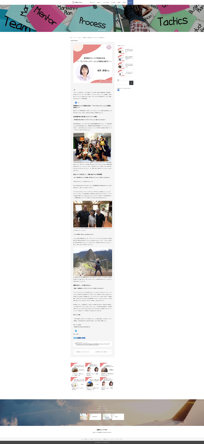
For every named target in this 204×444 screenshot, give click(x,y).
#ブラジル (86, 343)
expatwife (96, 343)
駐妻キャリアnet (102, 429)
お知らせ (98, 2)
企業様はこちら (105, 439)
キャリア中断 (89, 344)
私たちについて (92, 2)
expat (94, 343)
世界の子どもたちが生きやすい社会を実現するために (129, 65)
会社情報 (118, 2)
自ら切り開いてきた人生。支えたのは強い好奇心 (129, 50)
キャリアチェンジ (84, 344)
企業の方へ (124, 2)
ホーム (82, 439)
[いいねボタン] (74, 90)
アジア (108, 343)
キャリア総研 (113, 2)
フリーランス (94, 344)
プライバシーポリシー (119, 439)
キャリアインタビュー (98, 439)
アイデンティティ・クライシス (102, 343)
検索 (131, 83)
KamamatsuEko (80, 342)
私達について (87, 439)
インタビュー (76, 86)
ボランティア (104, 344)
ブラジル (97, 344)
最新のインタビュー (121, 45)
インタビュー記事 (105, 2)
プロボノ (100, 344)
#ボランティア (90, 343)
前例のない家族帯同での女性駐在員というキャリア (129, 58)
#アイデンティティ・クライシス (80, 343)
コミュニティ (112, 439)
